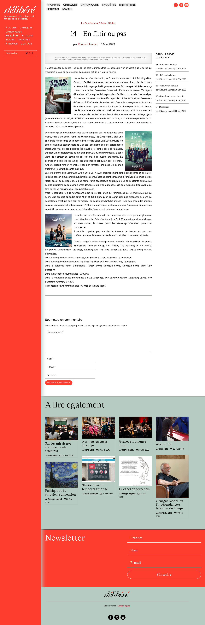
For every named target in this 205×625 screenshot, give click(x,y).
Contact (26, 44)
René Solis (89, 450)
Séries (111, 23)
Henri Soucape (91, 494)
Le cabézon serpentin (134, 489)
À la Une (11, 28)
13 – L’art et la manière (167, 64)
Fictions (27, 36)
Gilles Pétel (52, 456)
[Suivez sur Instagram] (186, 5)
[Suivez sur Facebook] (176, 5)
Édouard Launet (88, 44)
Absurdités (164, 444)
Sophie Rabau (127, 450)
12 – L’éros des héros (166, 75)
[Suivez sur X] (181, 5)
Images (10, 40)
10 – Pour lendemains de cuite (170, 96)
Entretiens (127, 5)
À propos (12, 44)
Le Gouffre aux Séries (93, 23)
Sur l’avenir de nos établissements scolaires (58, 447)
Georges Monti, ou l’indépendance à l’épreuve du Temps (169, 504)
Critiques (26, 28)
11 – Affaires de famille (167, 86)
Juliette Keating (165, 513)
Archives (24, 40)
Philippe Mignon (128, 494)
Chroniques (14, 32)
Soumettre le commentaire (58, 383)
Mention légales (124, 606)
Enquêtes (12, 36)
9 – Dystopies (162, 107)
